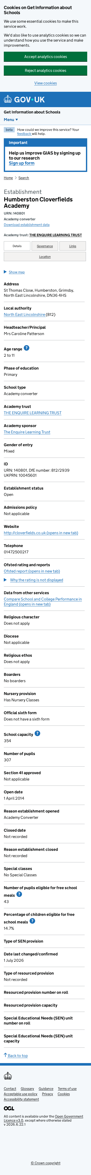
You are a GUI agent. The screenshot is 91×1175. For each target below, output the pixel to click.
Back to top (17, 1055)
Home (8, 177)
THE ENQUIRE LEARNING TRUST (55, 235)
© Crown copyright (45, 1163)
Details (17, 246)
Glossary (27, 1088)
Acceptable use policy (20, 1094)
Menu (9, 119)
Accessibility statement (21, 1099)
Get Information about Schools (32, 112)
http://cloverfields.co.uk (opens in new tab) (41, 532)
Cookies (64, 1094)
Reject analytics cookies (45, 70)
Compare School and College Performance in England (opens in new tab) (43, 602)
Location (45, 256)
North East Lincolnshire (25, 314)
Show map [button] (17, 272)
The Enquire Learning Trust (27, 432)
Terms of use (67, 1088)
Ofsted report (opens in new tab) (32, 571)
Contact (10, 1088)
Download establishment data (27, 224)
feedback (24, 133)
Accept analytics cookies (45, 56)
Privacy (47, 1094)
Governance (45, 246)
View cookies (45, 83)
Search (23, 177)
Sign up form (21, 163)
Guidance (46, 1088)
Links (72, 246)
